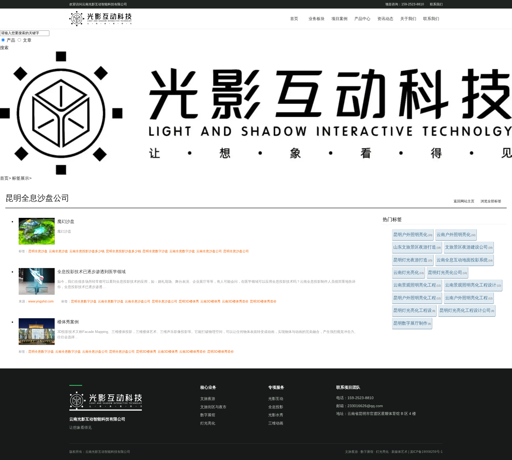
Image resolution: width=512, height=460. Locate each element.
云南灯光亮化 (408, 272)
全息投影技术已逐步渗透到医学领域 (91, 271)
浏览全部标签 (491, 201)
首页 (294, 18)
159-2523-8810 (360, 398)
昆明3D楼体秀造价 (263, 301)
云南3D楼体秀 (210, 301)
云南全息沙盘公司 (209, 251)
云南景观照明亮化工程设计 (473, 285)
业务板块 (317, 18)
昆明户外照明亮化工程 (417, 298)
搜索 (4, 47)
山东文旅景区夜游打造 (417, 247)
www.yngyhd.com (41, 301)
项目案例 (339, 18)
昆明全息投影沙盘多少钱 (123, 251)
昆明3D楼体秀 (189, 301)
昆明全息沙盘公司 (236, 251)
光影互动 (275, 398)
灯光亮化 (207, 423)
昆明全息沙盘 (37, 251)
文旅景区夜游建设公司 (469, 247)
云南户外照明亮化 (456, 234)
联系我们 (436, 4)
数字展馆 (207, 415)
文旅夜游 (207, 398)
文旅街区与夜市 (213, 407)
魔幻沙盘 (65, 221)
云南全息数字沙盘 (182, 251)
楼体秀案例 (68, 322)
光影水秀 (275, 415)
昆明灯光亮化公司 (447, 272)
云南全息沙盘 (58, 251)
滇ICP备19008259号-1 (426, 452)
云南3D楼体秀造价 (235, 301)
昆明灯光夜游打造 (412, 260)
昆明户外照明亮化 (412, 234)
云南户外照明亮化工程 (469, 298)
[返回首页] (109, 18)
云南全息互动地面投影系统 (465, 260)
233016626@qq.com (365, 406)
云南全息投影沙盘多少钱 (87, 251)
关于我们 (408, 18)
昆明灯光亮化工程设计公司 (466, 310)
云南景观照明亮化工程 (417, 285)
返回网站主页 (464, 201)
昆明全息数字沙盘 (155, 251)
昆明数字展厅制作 (412, 323)
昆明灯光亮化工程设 (414, 310)
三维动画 (275, 423)
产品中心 (362, 18)
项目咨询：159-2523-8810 (404, 4)
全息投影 (275, 407)
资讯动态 (385, 18)
